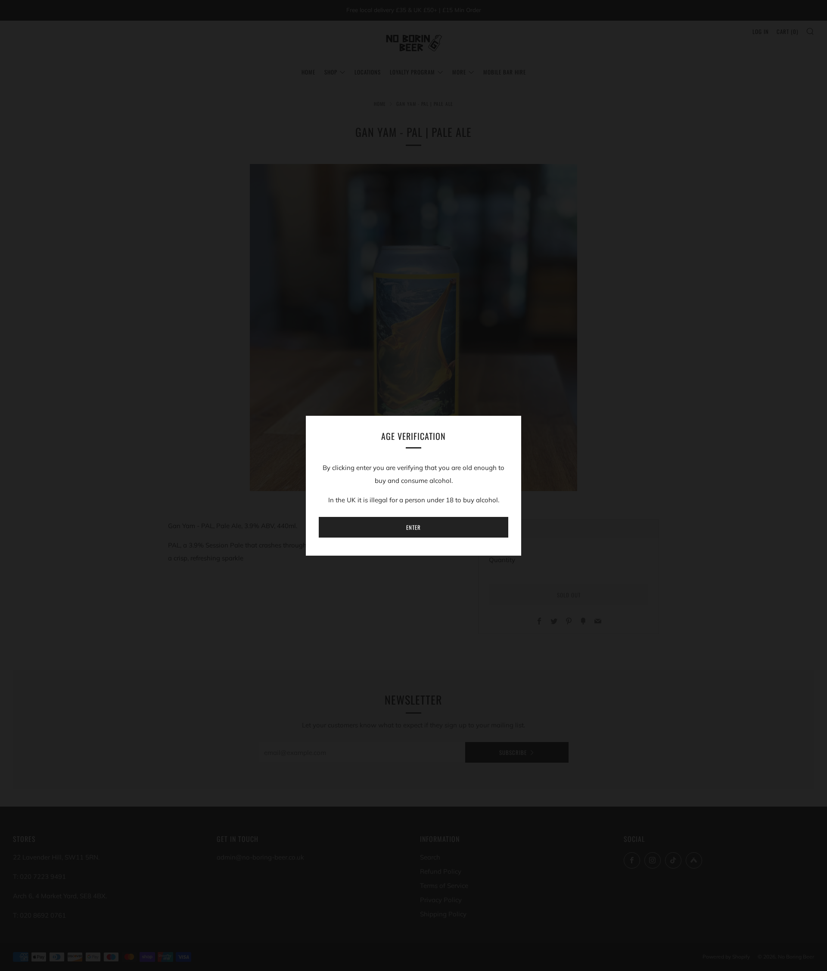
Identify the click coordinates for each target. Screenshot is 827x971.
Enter (413, 527)
